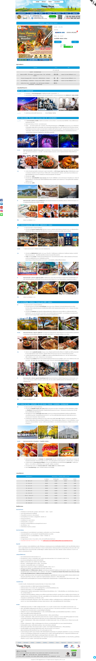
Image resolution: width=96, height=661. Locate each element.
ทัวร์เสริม (32, 642)
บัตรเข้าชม (50, 13)
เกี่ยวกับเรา (44, 1)
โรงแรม (66, 13)
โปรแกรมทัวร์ (26, 642)
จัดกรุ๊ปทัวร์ (32, 13)
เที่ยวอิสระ (41, 13)
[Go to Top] (94, 657)
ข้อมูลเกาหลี (75, 13)
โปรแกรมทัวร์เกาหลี (22, 13)
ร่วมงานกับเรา (57, 1)
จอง (75, 42)
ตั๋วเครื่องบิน (58, 13)
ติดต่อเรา (50, 1)
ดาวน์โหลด (58, 42)
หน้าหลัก (37, 1)
